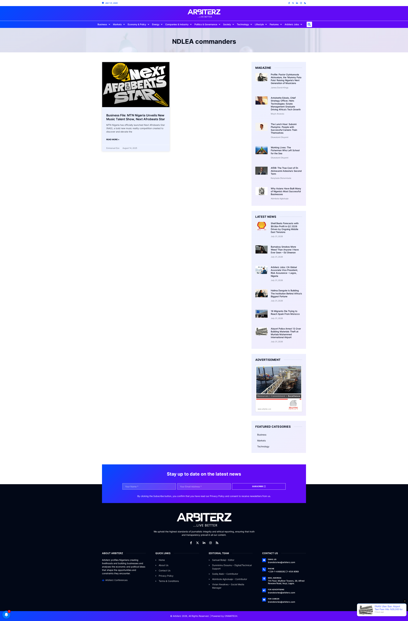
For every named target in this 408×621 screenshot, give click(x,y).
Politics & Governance (205, 24)
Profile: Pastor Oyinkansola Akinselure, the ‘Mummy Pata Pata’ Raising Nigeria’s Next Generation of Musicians (286, 79)
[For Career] (264, 600)
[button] (309, 24)
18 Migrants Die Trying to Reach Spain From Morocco (285, 312)
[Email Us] (264, 560)
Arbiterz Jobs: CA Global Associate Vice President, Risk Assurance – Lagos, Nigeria (284, 271)
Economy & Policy (137, 24)
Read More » (112, 139)
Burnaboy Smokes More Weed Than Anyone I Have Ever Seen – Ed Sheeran (285, 249)
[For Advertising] (264, 590)
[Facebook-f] (289, 3)
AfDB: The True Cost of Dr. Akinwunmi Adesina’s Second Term (286, 171)
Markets (117, 24)
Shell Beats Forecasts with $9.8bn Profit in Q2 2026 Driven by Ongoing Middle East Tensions (285, 227)
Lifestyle (259, 24)
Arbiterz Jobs (292, 24)
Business (102, 24)
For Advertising (276, 589)
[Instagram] (301, 3)
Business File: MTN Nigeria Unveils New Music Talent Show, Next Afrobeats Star (135, 117)
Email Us (272, 559)
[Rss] (305, 3)
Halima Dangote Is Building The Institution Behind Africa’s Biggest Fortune (286, 293)
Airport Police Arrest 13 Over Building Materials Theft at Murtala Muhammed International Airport (286, 333)
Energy (155, 24)
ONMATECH (231, 616)
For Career (273, 599)
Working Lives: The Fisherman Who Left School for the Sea (285, 150)
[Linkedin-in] (297, 3)
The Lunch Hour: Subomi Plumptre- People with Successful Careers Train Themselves (284, 128)
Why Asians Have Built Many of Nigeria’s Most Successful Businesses (286, 191)
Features (274, 24)
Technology (243, 24)
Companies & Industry (177, 24)
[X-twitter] (293, 3)
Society (227, 24)
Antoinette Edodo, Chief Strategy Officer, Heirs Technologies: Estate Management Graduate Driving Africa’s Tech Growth (286, 103)
